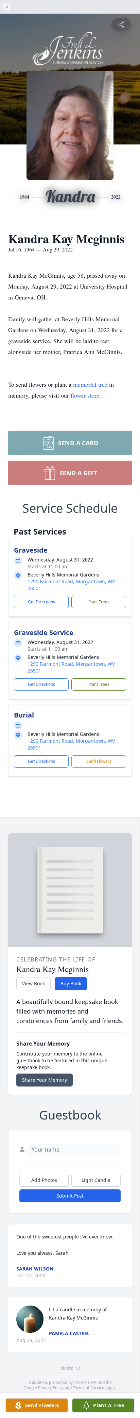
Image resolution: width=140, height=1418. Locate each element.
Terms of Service (88, 1388)
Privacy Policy (51, 1388)
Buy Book (70, 983)
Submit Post (70, 1195)
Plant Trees (98, 602)
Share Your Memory (44, 1080)
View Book (33, 983)
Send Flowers (98, 761)
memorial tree (90, 384)
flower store (85, 395)
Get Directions (41, 602)
